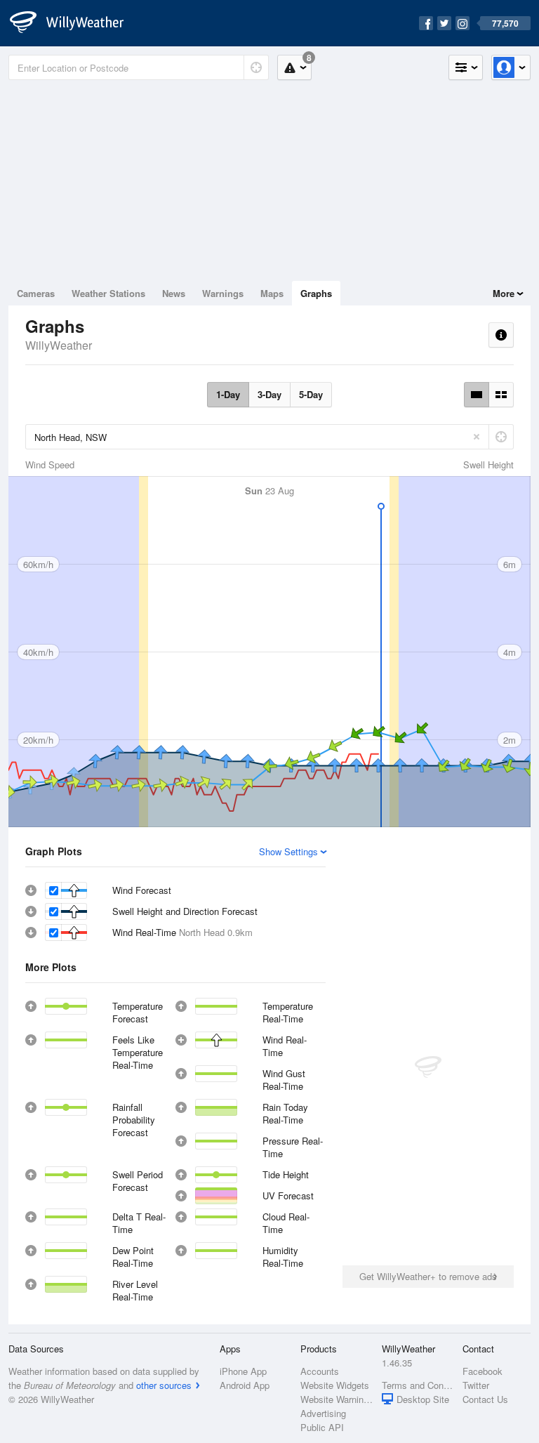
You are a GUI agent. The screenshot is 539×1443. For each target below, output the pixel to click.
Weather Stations (108, 293)
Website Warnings (336, 1399)
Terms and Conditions (418, 1385)
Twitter (476, 1385)
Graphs (316, 293)
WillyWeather (58, 345)
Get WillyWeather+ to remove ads (428, 1276)
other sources (164, 1385)
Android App (245, 1385)
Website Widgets (334, 1385)
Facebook (483, 1371)
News (173, 293)
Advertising (323, 1413)
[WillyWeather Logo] (74, 23)
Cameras (36, 293)
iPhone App (243, 1371)
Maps (272, 293)
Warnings (223, 293)
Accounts (319, 1371)
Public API (322, 1427)
